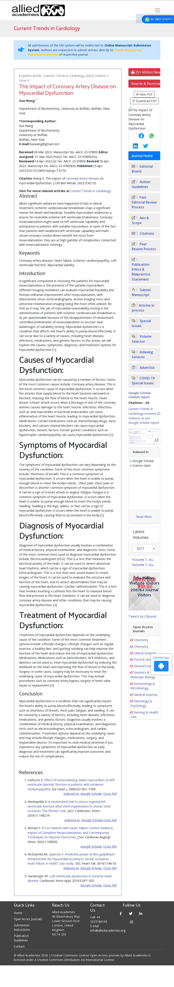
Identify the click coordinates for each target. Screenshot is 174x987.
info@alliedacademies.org (107, 930)
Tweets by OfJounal (142, 616)
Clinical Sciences (145, 653)
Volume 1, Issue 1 (146, 564)
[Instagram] (131, 922)
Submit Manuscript (141, 292)
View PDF (146, 94)
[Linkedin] (141, 913)
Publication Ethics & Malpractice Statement (141, 271)
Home (18, 913)
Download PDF (146, 101)
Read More (144, 517)
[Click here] (144, 436)
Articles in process (143, 308)
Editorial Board (142, 169)
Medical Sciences (146, 695)
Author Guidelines (141, 184)
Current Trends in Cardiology (90, 191)
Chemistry (141, 640)
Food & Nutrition (146, 659)
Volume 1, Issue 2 (146, 559)
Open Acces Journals (28, 919)
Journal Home (142, 156)
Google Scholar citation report (139, 395)
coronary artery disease (82, 178)
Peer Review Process (144, 246)
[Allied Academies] (38, 10)
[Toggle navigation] (157, 10)
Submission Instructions (22, 927)
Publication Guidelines (21, 938)
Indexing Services (142, 354)
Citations (146, 233)
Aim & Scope (140, 220)
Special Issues (141, 323)
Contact (19, 946)
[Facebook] (121, 913)
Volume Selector (142, 339)
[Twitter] (131, 913)
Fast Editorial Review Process (144, 202)
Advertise (147, 367)
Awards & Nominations (145, 83)
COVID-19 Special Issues (143, 380)
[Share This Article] (138, 136)
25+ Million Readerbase (147, 72)
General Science (145, 666)
